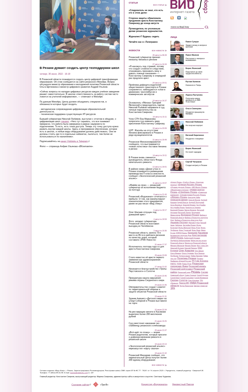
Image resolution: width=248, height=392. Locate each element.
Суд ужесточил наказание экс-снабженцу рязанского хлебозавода (147, 324)
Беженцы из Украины (193, 207)
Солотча (183, 280)
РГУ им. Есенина (200, 261)
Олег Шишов (199, 251)
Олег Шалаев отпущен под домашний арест (142, 213)
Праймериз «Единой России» (180, 261)
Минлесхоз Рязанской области (196, 243)
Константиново (199, 235)
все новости (158, 50)
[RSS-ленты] (172, 18)
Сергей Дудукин (202, 275)
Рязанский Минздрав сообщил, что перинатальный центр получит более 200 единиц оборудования (148, 357)
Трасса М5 (184, 283)
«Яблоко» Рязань (178, 197)
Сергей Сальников (187, 278)
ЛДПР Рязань (176, 238)
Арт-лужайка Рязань (177, 207)
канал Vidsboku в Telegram (75, 141)
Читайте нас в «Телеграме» (143, 42)
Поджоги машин (184, 256)
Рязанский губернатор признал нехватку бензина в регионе (144, 58)
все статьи (158, 5)
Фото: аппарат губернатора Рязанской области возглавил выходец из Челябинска (144, 223)
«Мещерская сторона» (179, 190)
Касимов (203, 232)
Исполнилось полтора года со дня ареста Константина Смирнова (146, 247)
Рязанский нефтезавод (181, 269)
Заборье (178, 225)
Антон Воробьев (176, 205)
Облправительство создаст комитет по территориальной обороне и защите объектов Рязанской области (147, 289)
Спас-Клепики (193, 280)
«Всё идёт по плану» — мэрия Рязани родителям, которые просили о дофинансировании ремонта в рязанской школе (148, 336)
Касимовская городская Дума (180, 235)
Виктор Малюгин (190, 210)
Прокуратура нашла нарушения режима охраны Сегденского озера (146, 279)
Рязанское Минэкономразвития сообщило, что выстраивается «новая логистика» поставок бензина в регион (147, 145)
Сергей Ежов (175, 278)
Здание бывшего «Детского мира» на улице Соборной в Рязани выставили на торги (148, 300)
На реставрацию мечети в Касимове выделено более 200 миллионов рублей (147, 314)
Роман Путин (186, 264)
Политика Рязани (186, 258)
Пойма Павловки (197, 256)
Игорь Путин (195, 228)
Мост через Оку (202, 245)
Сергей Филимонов (201, 278)
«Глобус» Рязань (189, 182)
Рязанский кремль (197, 266)
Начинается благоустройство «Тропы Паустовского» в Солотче (148, 270)
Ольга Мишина (175, 253)
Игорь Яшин (196, 230)
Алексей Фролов (194, 200)
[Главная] (189, 20)
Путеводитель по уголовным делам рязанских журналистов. (146, 29)
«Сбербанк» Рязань (187, 192)
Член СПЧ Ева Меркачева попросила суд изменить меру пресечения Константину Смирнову (147, 121)
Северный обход (177, 275)
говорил (65, 121)
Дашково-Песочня (179, 222)
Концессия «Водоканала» (154, 384)
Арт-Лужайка (200, 205)
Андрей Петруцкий (196, 202)
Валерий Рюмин (177, 210)
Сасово (204, 272)
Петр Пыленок (199, 253)
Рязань (195, 272)
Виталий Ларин (184, 212)
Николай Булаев (177, 248)
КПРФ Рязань (181, 233)
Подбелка (174, 256)
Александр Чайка (194, 197)
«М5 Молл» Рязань (199, 187)
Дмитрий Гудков (194, 223)
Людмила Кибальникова (180, 240)
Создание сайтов (81, 384)
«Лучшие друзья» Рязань (180, 187)
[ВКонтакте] (179, 18)
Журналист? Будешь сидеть (144, 36)
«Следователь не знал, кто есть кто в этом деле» (146, 11)
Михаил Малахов (177, 245)
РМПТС (173, 264)
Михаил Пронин (190, 245)
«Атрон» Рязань (176, 182)
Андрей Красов (182, 202)
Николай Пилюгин (190, 248)
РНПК (179, 264)
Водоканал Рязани (190, 215)
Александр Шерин (179, 200)
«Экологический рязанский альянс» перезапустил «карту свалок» (147, 347)
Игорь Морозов (184, 228)
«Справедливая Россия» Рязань (193, 195)
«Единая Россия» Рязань (190, 184)
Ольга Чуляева (188, 253)
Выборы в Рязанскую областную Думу (188, 220)
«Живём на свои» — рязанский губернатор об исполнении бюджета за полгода (147, 187)
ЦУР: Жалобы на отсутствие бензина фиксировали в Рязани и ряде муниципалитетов (146, 132)
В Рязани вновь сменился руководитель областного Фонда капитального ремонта (145, 159)
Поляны (200, 258)
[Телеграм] (185, 18)
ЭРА (172, 288)
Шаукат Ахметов (200, 286)
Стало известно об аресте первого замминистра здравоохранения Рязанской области (146, 259)
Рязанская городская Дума (187, 265)
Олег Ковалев (186, 250)
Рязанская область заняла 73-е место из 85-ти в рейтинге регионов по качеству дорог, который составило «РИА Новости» (147, 236)
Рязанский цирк (184, 272)
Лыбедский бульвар (192, 238)
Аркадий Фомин (189, 205)
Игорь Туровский (185, 230)
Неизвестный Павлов (183, 384)
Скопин (174, 280)
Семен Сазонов (190, 275)
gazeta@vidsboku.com (80, 373)
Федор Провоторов (186, 286)
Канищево (193, 233)
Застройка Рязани (189, 225)
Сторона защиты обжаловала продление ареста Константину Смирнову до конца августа (146, 20)
